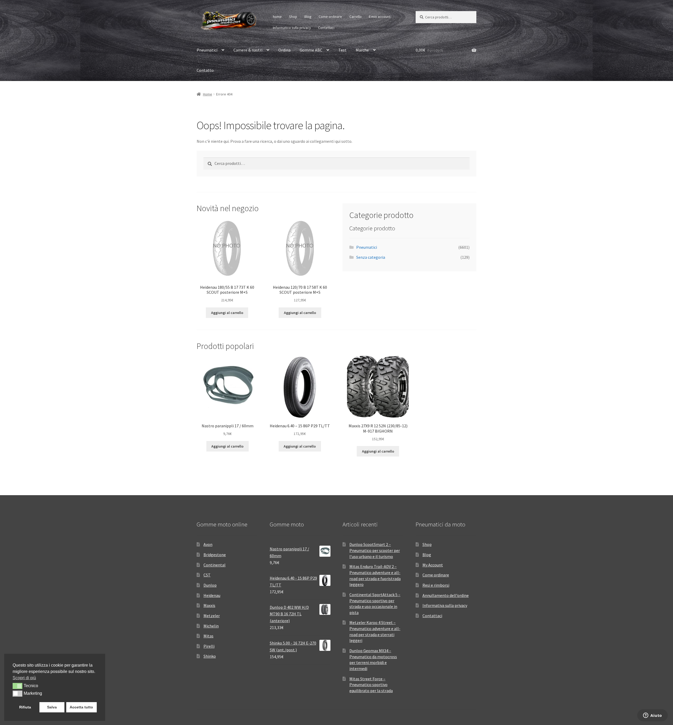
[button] (17, 686)
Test (342, 50)
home (277, 16)
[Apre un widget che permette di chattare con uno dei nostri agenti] (652, 715)
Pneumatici (207, 50)
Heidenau (211, 595)
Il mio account (379, 16)
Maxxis (209, 605)
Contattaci (326, 27)
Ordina (284, 50)
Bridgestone (214, 554)
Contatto (205, 70)
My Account (432, 564)
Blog (308, 16)
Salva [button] (52, 707)
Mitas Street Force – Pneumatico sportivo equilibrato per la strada (371, 684)
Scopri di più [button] (24, 678)
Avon (207, 544)
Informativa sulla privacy (292, 27)
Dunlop (210, 585)
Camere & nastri (247, 50)
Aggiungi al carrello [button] (227, 312)
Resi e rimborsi (435, 585)
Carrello (355, 16)
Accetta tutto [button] (81, 707)
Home (207, 94)
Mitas (208, 635)
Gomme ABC (311, 50)
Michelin (211, 625)
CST (207, 574)
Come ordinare (330, 16)
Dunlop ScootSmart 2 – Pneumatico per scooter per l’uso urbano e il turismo (374, 550)
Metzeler (211, 615)
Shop (293, 16)
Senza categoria (370, 257)
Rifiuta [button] (25, 707)
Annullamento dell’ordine (445, 595)
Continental (214, 564)
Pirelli (209, 646)
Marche (362, 50)
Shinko (209, 656)
